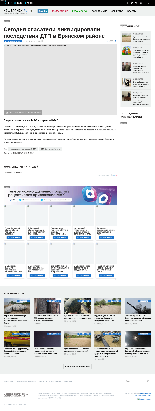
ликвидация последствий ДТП (23, 149)
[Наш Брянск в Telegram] (141, 3)
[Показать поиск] (148, 3)
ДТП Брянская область (50, 149)
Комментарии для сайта (107, 175)
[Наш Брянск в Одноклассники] (127, 3)
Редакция (8, 381)
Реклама (68, 381)
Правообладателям (26, 381)
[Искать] (148, 381)
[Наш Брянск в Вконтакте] (136, 3)
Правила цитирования (50, 381)
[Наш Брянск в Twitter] (132, 3)
